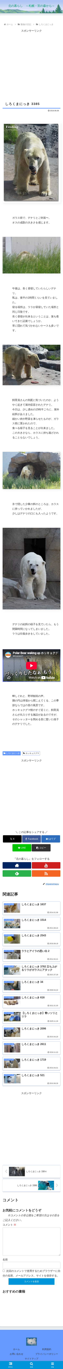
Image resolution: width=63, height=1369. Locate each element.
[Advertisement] (31, 64)
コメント (9, 1224)
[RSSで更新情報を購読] (46, 873)
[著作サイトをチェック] (17, 865)
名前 (5, 1259)
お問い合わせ (16, 1354)
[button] (41, 847)
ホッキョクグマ (32, 753)
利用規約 (46, 1349)
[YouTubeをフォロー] (46, 865)
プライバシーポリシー (46, 1354)
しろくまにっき (13, 753)
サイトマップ (31, 1358)
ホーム (16, 1349)
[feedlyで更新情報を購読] (17, 873)
